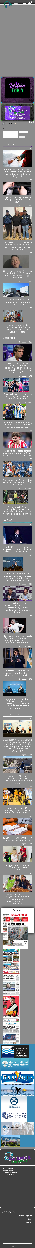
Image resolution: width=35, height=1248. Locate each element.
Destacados (11, 714)
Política (7, 520)
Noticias (8, 144)
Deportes (9, 338)
